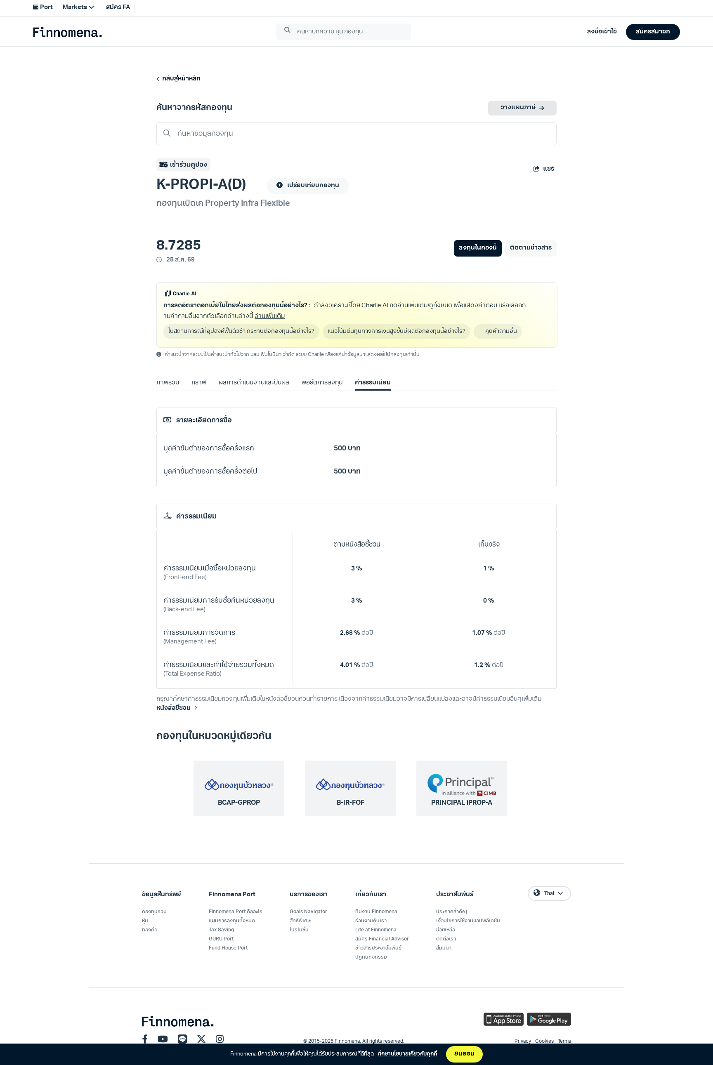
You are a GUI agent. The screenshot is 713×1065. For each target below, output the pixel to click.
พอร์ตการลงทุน (322, 383)
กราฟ (198, 383)
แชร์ (548, 169)
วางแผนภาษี (518, 108)
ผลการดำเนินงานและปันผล (254, 383)
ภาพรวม (167, 383)
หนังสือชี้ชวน (173, 708)
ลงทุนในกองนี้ (477, 248)
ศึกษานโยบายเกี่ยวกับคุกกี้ (407, 1054)
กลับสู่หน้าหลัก (180, 79)
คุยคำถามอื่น (501, 331)
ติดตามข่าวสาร (531, 248)
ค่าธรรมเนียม (373, 383)
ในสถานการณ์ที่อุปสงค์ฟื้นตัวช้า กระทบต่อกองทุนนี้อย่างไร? (241, 331)
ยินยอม (464, 1054)
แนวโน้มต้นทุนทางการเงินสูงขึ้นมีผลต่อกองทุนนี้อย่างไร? (396, 331)
